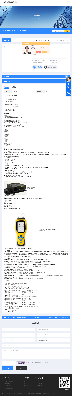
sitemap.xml (51, 393)
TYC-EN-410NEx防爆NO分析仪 (18, 317)
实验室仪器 (7, 385)
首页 (44, 40)
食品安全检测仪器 (9, 388)
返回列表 (37, 317)
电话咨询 (68, 89)
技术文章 (40, 383)
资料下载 (40, 385)
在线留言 (14, 87)
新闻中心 (40, 381)
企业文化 (26, 383)
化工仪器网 (38, 393)
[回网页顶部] (68, 83)
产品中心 (6, 40)
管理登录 (45, 393)
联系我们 (26, 385)
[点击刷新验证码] (21, 362)
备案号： (29, 393)
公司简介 (26, 381)
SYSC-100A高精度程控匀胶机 (20, 30)
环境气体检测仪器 (9, 381)
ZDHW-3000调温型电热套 (60, 317)
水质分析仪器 (8, 383)
